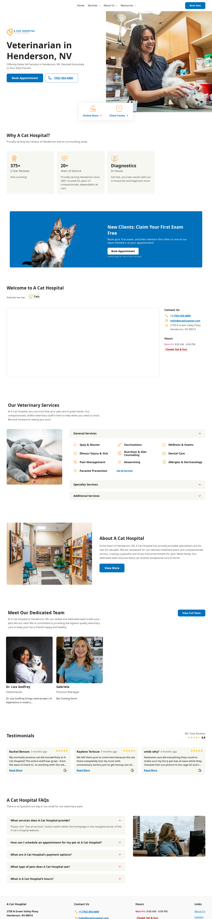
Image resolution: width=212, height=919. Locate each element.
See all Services (125, 470)
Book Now (195, 5)
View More (112, 568)
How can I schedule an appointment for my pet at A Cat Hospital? (56, 842)
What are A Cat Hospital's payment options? (41, 854)
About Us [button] (109, 5)
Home (80, 5)
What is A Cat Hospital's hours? (32, 879)
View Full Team (191, 613)
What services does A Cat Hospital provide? (40, 820)
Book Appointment (25, 78)
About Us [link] (199, 911)
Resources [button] (127, 5)
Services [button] (92, 5)
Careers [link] (199, 917)
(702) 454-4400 (63, 78)
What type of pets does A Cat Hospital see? (40, 867)
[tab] (34, 482)
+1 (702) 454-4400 (89, 911)
